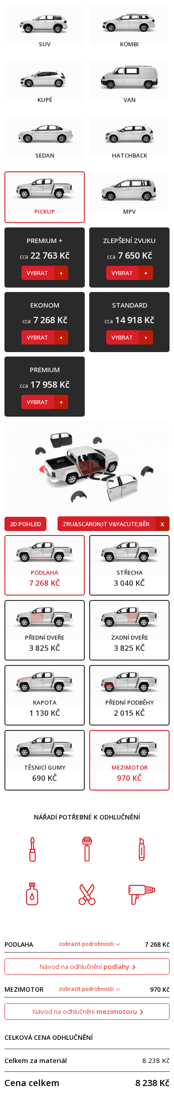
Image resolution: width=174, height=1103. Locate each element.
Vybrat (38, 273)
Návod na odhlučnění (84, 966)
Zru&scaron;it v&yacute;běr (107, 524)
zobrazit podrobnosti (87, 944)
